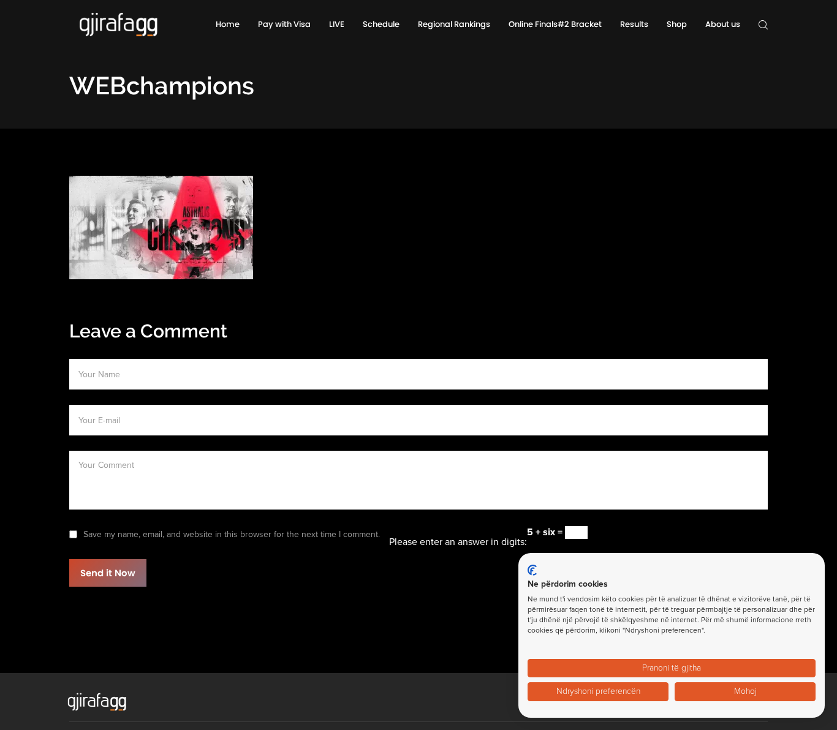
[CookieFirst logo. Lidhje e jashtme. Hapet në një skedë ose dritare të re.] (532, 570)
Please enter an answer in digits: (458, 542)
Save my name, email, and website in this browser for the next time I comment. (231, 534)
